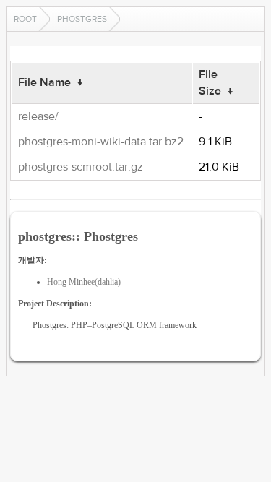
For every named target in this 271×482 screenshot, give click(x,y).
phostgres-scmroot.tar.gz (80, 167)
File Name (44, 82)
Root (25, 19)
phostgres (82, 19)
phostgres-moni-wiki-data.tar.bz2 (101, 141)
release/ (38, 116)
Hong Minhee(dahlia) (84, 282)
